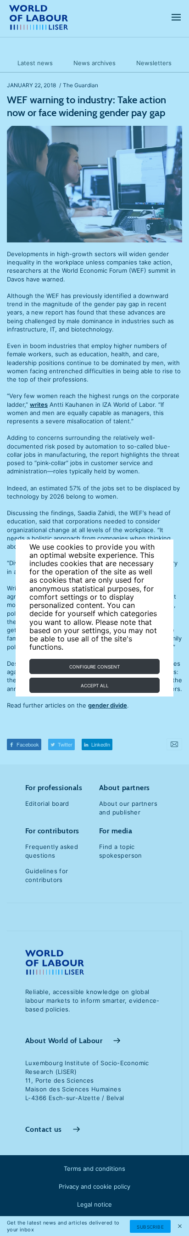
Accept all (95, 685)
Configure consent (94, 666)
